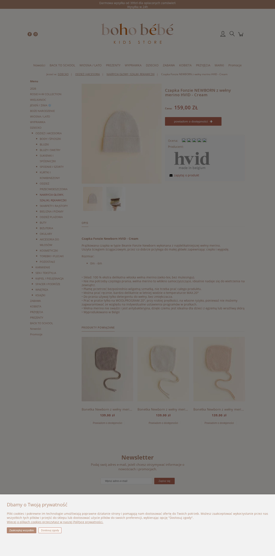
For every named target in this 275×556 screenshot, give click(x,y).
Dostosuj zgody (50, 530)
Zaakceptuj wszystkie (21, 530)
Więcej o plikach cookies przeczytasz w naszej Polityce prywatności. (55, 522)
